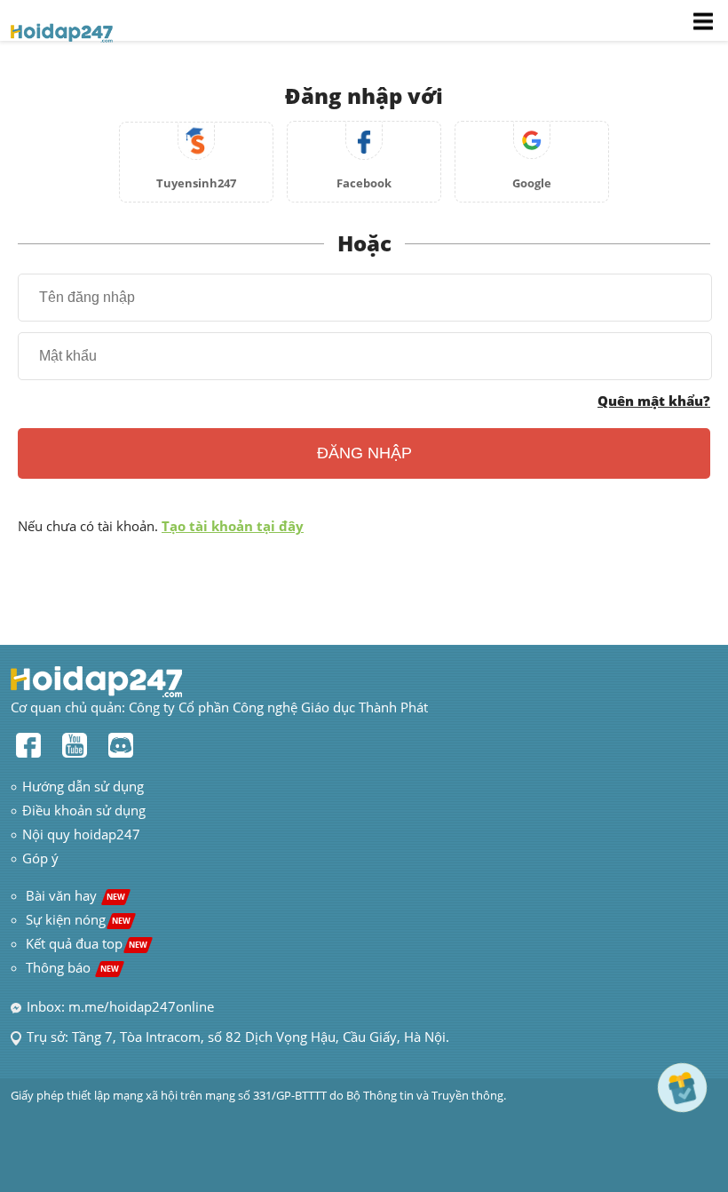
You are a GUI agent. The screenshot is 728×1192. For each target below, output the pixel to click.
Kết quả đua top (86, 943)
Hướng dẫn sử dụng (83, 786)
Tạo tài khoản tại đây (233, 526)
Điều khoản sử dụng (84, 810)
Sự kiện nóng (78, 919)
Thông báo (72, 967)
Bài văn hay (73, 895)
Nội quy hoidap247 (81, 834)
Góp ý (40, 858)
